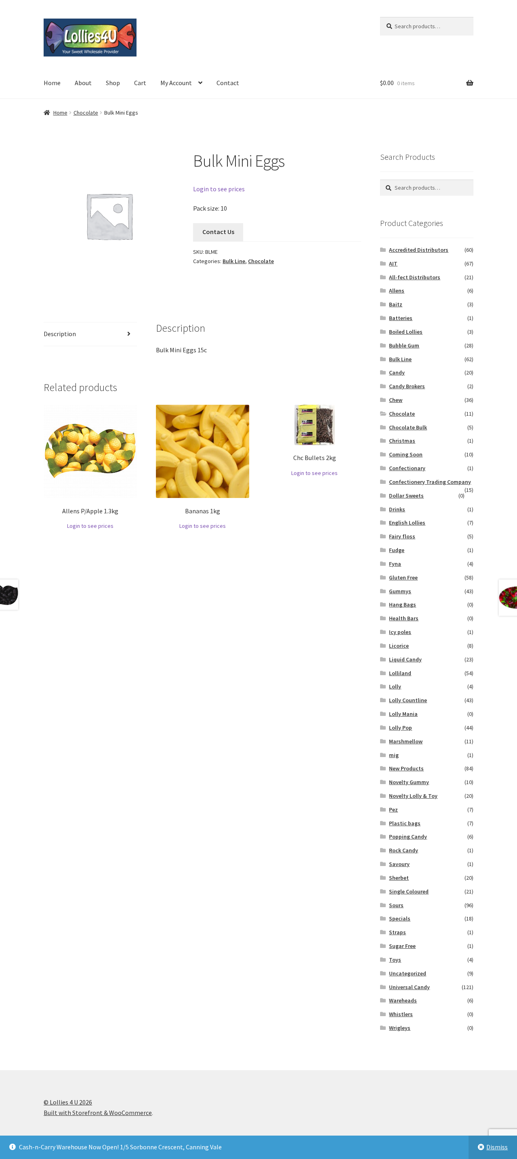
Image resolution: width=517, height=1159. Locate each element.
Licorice (399, 645)
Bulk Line (234, 261)
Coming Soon (405, 454)
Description (60, 334)
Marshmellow (405, 741)
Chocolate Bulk (408, 427)
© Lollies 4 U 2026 (68, 1102)
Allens (396, 290)
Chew (395, 400)
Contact (227, 83)
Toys (395, 959)
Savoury (399, 864)
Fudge (396, 550)
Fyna (395, 563)
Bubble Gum (404, 345)
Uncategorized (407, 973)
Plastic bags (404, 823)
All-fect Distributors (414, 277)
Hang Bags (402, 604)
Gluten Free (403, 577)
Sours (396, 905)
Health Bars (403, 618)
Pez (393, 809)
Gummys (400, 591)
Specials (399, 918)
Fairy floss (402, 536)
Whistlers (401, 1014)
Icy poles (400, 632)
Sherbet (399, 877)
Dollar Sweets (406, 495)
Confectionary (407, 468)
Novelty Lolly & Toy (413, 795)
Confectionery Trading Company (430, 481)
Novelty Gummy (409, 782)
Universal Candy (409, 987)
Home (52, 83)
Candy (397, 372)
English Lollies (407, 522)
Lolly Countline (408, 700)
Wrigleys (399, 1027)
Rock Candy (403, 850)
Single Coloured (409, 891)
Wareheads (403, 1000)
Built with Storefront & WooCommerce (98, 1113)
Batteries (400, 318)
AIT (393, 263)
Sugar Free (402, 946)
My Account (176, 83)
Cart (140, 83)
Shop (113, 83)
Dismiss (497, 1147)
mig (394, 755)
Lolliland (400, 673)
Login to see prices (219, 189)
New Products (406, 768)
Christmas (402, 440)
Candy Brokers (407, 386)
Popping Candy (408, 836)
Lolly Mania (403, 714)
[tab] (90, 334)
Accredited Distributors (418, 249)
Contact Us (218, 232)
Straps (397, 932)
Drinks (397, 509)
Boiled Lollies (405, 331)
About (83, 83)
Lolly (395, 686)
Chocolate (86, 112)
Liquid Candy (405, 659)
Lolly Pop (400, 727)
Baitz (395, 304)
